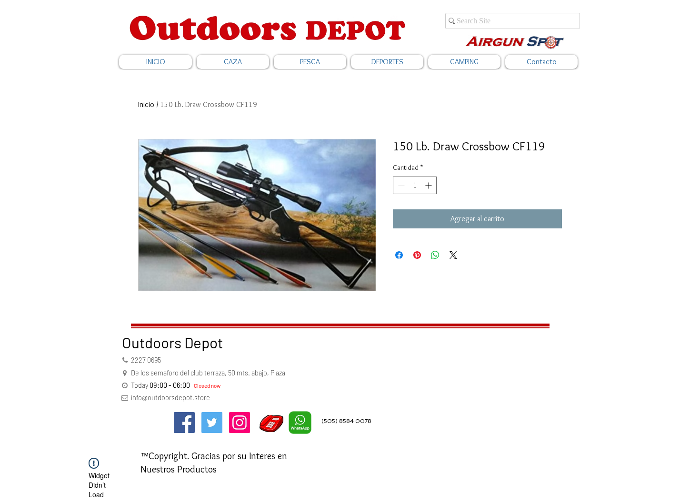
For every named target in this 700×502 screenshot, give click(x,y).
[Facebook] (184, 422)
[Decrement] (400, 185)
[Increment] (429, 185)
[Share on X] (453, 255)
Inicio (146, 104)
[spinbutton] (414, 185)
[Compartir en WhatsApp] (435, 255)
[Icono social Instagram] (239, 422)
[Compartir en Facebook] (399, 255)
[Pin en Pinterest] (417, 255)
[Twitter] (211, 422)
